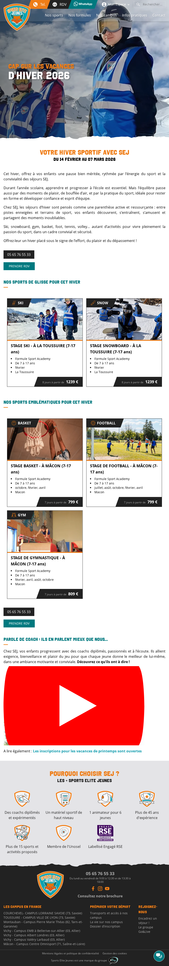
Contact (158, 15)
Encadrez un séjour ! (147, 920)
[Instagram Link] (100, 888)
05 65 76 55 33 (19, 254)
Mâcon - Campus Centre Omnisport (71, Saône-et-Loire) (44, 944)
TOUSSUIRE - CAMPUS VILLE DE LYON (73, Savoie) (39, 917)
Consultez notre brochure (100, 896)
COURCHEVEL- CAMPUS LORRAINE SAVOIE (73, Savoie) (43, 913)
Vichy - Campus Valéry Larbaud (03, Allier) (34, 939)
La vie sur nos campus (106, 922)
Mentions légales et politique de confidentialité (70, 953)
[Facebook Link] (93, 888)
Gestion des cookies (115, 953)
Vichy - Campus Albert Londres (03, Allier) (34, 935)
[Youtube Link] (107, 888)
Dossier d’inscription (105, 926)
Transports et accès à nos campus (109, 915)
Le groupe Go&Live (145, 929)
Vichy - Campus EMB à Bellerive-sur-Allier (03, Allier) (42, 931)
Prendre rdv (19, 266)
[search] (138, 4)
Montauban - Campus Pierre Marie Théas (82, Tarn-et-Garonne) (43, 924)
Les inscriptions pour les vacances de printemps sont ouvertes (87, 751)
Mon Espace (117, 4)
